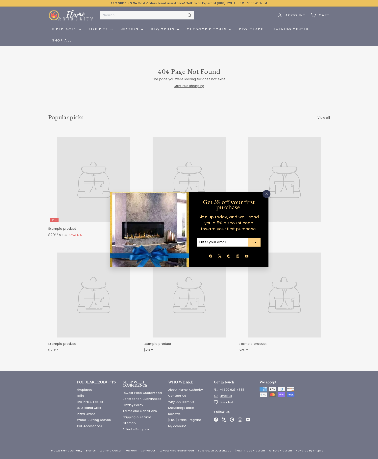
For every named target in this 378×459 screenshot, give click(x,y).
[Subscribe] (254, 242)
